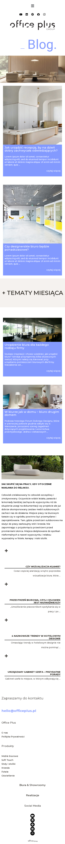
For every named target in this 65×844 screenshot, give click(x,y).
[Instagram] (44, 14)
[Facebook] (38, 14)
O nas (5, 732)
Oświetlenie (8, 775)
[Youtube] (20, 14)
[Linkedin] (26, 14)
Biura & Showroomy (32, 785)
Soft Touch (7, 760)
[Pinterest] (32, 14)
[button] (32, 6)
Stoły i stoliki (8, 764)
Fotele (5, 771)
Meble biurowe (10, 756)
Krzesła (6, 768)
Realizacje (32, 795)
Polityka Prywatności (13, 736)
